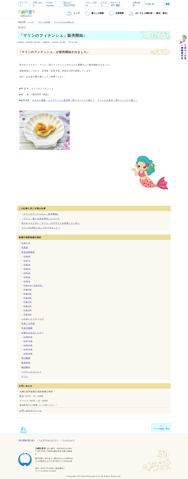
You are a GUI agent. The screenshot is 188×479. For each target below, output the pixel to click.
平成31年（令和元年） (33, 286)
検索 (167, 4)
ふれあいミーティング (32, 319)
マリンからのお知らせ (64, 22)
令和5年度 (28, 349)
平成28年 (27, 298)
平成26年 (27, 306)
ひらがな (104, 4)
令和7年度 (28, 341)
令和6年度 (28, 345)
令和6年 (27, 265)
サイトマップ (24, 4)
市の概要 (25, 358)
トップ (31, 22)
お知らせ (25, 243)
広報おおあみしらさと (32, 333)
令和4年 (27, 273)
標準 (113, 5)
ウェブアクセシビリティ (48, 440)
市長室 (24, 247)
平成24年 (27, 315)
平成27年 (27, 302)
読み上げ (67, 3)
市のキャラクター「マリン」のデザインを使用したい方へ (50, 223)
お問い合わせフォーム (30, 411)
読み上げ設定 (69, 5)
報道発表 (25, 363)
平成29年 (27, 294)
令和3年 (27, 277)
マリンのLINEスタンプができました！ (40, 228)
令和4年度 (28, 354)
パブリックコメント (31, 372)
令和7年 (27, 261)
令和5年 (27, 269)
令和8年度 (28, 337)
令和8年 (27, 256)
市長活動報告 (28, 252)
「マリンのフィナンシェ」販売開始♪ (40, 214)
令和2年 (27, 281)
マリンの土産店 (117, 100)
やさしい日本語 (91, 4)
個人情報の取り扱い (27, 440)
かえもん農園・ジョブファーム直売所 (63, 100)
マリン (24, 376)
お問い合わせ (37, 4)
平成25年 (27, 310)
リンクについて (68, 440)
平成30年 (27, 290)
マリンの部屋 (44, 22)
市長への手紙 (28, 323)
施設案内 (25, 367)
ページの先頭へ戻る (161, 429)
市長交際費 (27, 328)
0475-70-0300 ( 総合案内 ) (52, 468)
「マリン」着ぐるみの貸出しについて (40, 219)
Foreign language (50, 4)
